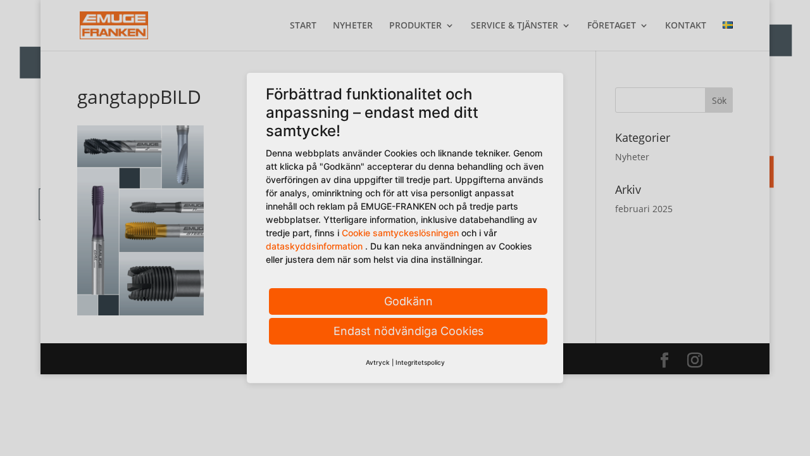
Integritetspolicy (420, 362)
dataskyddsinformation (314, 246)
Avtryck (378, 362)
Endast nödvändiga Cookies (408, 331)
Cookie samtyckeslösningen (400, 232)
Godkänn (408, 301)
